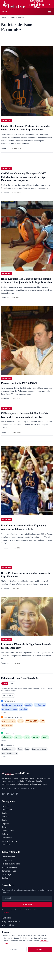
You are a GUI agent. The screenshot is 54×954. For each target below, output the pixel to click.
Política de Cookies (10, 867)
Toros (4, 827)
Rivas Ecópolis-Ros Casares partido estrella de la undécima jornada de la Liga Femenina (26, 280)
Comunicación (8, 830)
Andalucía (6, 816)
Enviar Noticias (8, 925)
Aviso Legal (6, 874)
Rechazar (14, 949)
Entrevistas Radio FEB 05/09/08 (19, 383)
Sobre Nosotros (8, 857)
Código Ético (7, 860)
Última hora (7, 809)
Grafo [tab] (12, 683)
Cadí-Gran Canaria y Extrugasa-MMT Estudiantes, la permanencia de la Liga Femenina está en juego (23, 176)
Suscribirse (27, 904)
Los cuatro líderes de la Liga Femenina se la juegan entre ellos (26, 646)
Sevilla (4, 813)
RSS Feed (6, 844)
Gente (4, 820)
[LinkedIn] (17, 794)
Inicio (3, 17)
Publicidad (6, 918)
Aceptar (39, 949)
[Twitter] (8, 794)
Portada (5, 806)
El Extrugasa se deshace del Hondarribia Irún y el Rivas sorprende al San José (24, 415)
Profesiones (7, 837)
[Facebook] (3, 794)
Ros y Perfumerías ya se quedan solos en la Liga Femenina (25, 574)
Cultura (5, 834)
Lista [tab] (5, 683)
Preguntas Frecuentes (11, 921)
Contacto (5, 878)
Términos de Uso (9, 871)
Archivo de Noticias (10, 841)
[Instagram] (12, 794)
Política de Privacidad (11, 864)
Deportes (6, 823)
